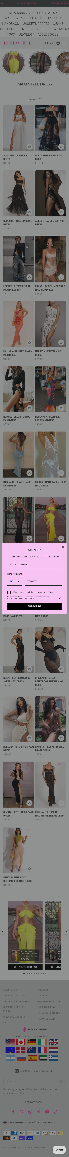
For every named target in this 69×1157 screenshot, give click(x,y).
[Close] (63, 547)
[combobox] (14, 581)
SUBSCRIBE (34, 606)
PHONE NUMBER (14, 574)
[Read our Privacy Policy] (60, 598)
